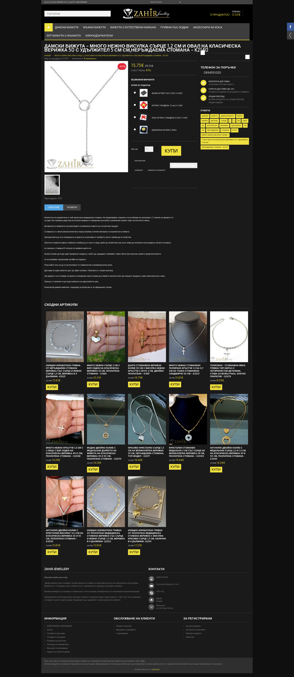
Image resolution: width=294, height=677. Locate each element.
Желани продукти (193, 633)
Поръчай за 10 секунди (183, 165)
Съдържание (122, 633)
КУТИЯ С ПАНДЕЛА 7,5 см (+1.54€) (167, 105)
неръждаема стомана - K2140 (215, 147)
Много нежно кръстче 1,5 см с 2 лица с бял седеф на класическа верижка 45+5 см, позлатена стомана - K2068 (64, 451)
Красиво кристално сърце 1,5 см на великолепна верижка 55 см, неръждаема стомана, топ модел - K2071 (146, 451)
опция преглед (216, 96)
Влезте (60, 2)
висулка (214, 121)
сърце (223, 121)
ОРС (143, 661)
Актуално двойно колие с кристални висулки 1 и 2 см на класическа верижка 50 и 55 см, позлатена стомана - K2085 (64, 536)
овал (245, 121)
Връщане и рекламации (57, 648)
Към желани (140, 161)
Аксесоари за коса (207, 27)
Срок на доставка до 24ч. (221, 89)
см (238, 121)
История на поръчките (196, 630)
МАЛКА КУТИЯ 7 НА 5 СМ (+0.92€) (167, 93)
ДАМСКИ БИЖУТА (67, 27)
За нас (50, 630)
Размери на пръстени (56, 641)
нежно (205, 121)
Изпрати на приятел (156, 170)
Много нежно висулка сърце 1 (215, 135)
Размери (72, 207)
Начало (47, 55)
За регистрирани (193, 626)
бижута (214, 116)
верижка (224, 125)
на (203, 125)
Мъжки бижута (94, 27)
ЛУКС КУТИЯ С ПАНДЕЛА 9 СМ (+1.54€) (169, 118)
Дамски (205, 116)
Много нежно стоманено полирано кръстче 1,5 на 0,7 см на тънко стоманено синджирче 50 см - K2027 (186, 369)
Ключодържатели (99, 35)
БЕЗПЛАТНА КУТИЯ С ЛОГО (164, 130)
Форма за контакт (124, 626)
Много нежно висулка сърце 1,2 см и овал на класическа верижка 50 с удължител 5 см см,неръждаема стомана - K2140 (111, 55)
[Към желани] (75, 358)
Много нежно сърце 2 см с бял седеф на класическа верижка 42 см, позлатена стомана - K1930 (103, 369)
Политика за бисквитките (58, 644)
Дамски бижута (227, 116)
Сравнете (139, 170)
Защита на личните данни (58, 652)
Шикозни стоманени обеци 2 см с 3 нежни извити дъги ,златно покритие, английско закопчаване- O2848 (236, 50)
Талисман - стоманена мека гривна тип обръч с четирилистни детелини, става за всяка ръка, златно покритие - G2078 (228, 371)
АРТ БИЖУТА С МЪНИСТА (64, 35)
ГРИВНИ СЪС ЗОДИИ (174, 27)
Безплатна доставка (219, 81)
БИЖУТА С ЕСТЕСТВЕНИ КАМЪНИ (133, 27)
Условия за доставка (56, 633)
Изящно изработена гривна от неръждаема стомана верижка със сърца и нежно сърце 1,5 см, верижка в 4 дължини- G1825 (63, 371)
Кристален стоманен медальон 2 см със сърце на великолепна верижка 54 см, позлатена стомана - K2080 (187, 451)
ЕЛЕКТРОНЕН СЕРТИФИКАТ (59, 626)
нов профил (81, 2)
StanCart (156, 669)
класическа (212, 125)
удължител (236, 125)
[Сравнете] (80, 358)
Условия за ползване (56, 637)
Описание (53, 207)
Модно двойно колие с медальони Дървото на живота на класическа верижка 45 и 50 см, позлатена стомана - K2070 (104, 453)
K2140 (234, 130)
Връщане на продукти (126, 630)
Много (240, 116)
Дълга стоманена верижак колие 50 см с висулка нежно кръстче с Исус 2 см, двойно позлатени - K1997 (146, 369)
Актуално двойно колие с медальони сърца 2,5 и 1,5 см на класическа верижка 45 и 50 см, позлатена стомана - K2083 (228, 453)
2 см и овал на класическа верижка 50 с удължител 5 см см (225, 141)
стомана (225, 130)
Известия (190, 637)
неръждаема (213, 130)
